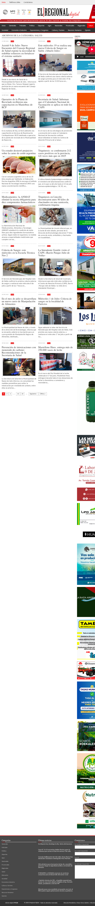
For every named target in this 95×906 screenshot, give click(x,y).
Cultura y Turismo (58, 30)
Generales (12, 26)
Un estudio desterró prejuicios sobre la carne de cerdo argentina (19, 152)
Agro (49, 26)
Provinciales (70, 26)
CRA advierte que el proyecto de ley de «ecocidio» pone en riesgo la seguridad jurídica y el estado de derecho (55, 865)
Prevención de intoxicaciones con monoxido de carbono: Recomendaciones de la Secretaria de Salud (19, 351)
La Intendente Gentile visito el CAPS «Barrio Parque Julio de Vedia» (54, 252)
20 (22, 394)
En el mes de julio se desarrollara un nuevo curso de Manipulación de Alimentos (19, 301)
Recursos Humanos (74, 30)
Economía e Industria (19, 30)
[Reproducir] (78, 57)
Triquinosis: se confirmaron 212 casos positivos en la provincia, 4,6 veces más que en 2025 (54, 153)
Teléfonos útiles (14, 2)
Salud (91, 26)
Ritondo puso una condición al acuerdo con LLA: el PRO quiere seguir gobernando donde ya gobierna (55, 890)
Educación (5, 875)
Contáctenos (28, 2)
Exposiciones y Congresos (39, 30)
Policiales (22, 26)
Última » (43, 394)
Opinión (87, 30)
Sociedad (5, 30)
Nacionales (58, 26)
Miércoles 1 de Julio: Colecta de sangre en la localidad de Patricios (55, 301)
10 (18, 394)
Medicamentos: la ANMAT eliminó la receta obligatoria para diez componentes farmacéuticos (19, 199)
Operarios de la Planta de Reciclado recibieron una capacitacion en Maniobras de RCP (17, 103)
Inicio (4, 2)
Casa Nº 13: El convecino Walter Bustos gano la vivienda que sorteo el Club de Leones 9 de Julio (54, 850)
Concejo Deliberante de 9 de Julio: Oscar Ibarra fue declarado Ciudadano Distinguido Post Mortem (55, 857)
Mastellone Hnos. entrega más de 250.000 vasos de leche (55, 348)
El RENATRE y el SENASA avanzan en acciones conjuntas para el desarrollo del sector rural (53, 874)
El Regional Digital (34, 903)
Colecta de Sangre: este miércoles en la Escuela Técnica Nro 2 (18, 252)
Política (31, 26)
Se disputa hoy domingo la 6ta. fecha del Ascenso (55, 844)
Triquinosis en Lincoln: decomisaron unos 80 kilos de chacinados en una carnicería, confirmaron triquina (53, 200)
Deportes (41, 26)
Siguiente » (33, 394)
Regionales (81, 26)
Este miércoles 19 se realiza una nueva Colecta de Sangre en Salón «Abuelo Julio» (54, 48)
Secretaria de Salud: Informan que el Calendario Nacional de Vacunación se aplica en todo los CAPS (55, 103)
